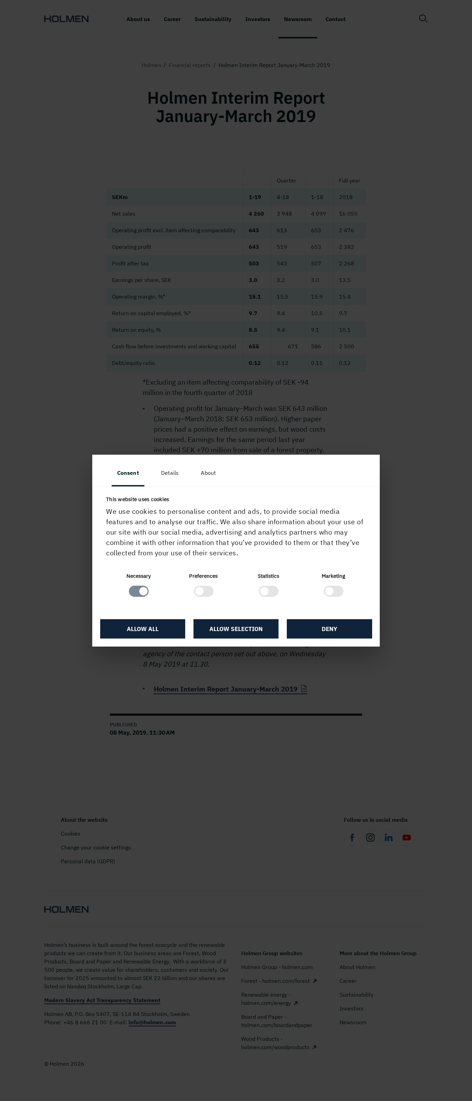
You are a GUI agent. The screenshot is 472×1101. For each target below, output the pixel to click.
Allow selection (236, 629)
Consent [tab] (128, 472)
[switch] (204, 590)
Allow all (143, 629)
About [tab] (208, 472)
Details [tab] (170, 472)
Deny (329, 629)
